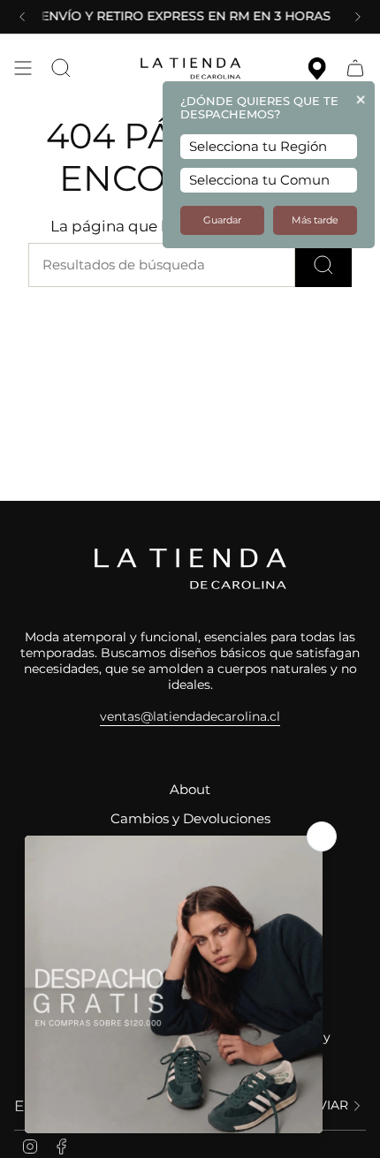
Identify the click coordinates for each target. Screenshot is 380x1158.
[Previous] (22, 17)
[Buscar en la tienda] (323, 265)
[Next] (358, 17)
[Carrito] (355, 68)
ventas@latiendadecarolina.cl (190, 716)
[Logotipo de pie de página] (190, 569)
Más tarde (315, 220)
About (190, 790)
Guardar (222, 220)
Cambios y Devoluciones (190, 819)
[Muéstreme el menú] (23, 68)
